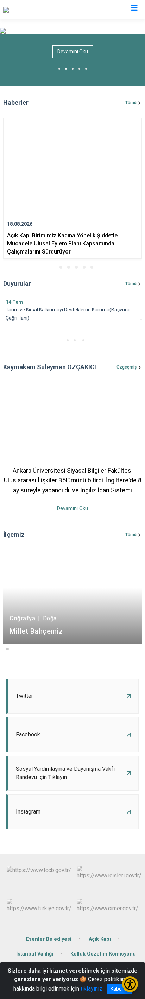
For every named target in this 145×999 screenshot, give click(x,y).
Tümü (131, 102)
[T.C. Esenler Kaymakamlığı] (35, 9)
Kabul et (119, 989)
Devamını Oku (72, 51)
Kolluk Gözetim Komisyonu (103, 954)
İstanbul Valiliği (34, 954)
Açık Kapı (100, 939)
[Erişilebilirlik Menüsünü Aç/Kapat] (130, 984)
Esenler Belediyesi (48, 939)
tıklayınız (91, 988)
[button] (53, 267)
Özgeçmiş (126, 367)
